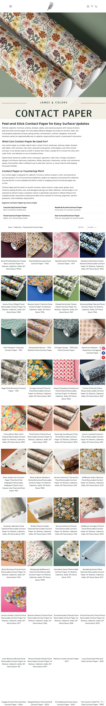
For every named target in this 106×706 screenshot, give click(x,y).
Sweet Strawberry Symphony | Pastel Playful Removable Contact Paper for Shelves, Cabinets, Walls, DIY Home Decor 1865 (66, 393)
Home (10, 227)
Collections (17, 227)
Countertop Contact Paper (15, 207)
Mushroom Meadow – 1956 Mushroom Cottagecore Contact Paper (92, 350)
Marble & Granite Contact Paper (68, 207)
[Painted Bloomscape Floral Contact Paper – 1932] (40, 245)
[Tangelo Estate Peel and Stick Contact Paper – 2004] (13, 686)
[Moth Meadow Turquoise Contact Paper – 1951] (13, 331)
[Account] (88, 6)
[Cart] (96, 6)
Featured (90, 227)
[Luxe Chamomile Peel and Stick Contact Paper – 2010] (92, 642)
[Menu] (10, 6)
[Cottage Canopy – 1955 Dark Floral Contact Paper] (66, 331)
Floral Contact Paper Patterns (16, 216)
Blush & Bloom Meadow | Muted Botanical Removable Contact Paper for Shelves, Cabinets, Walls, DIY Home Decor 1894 (39, 482)
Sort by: (81, 227)
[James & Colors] (53, 6)
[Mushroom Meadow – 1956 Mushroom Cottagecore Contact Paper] (92, 331)
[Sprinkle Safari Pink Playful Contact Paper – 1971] (66, 245)
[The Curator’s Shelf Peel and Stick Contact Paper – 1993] (92, 686)
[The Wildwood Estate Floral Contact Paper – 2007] (66, 686)
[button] (92, 6)
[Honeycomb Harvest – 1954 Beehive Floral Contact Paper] (40, 331)
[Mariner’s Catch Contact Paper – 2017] (66, 642)
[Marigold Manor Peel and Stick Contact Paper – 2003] (40, 686)
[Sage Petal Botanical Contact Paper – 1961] (13, 372)
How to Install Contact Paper (67, 216)
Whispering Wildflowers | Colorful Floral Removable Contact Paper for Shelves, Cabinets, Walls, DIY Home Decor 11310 (40, 574)
